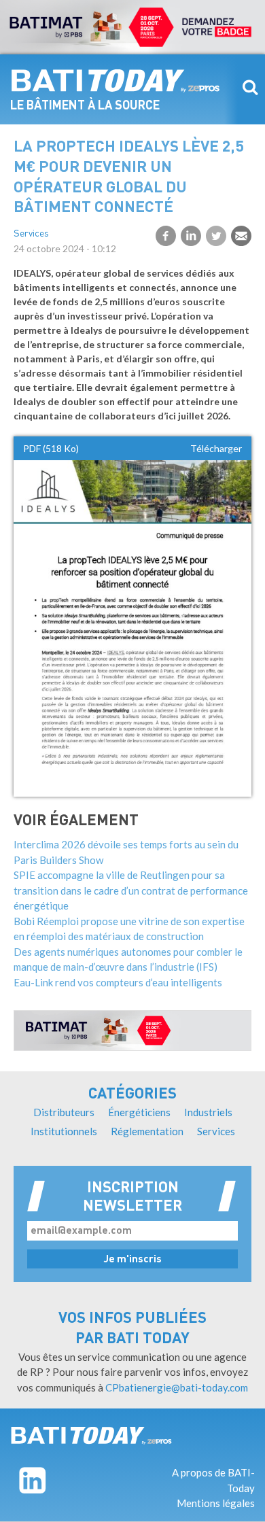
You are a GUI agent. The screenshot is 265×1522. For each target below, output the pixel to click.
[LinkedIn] (191, 236)
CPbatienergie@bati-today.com (176, 1387)
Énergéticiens (139, 1112)
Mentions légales (216, 1503)
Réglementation (147, 1131)
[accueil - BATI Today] (115, 81)
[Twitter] (216, 236)
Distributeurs (63, 1112)
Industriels (208, 1112)
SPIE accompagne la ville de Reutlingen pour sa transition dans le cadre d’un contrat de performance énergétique (131, 890)
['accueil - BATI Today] (91, 1435)
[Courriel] (241, 236)
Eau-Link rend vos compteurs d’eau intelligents (118, 982)
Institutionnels (64, 1131)
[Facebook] (166, 236)
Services (31, 234)
